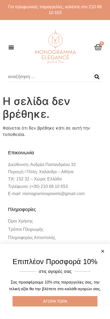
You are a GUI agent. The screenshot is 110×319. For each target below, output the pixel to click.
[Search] (97, 77)
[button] (11, 47)
